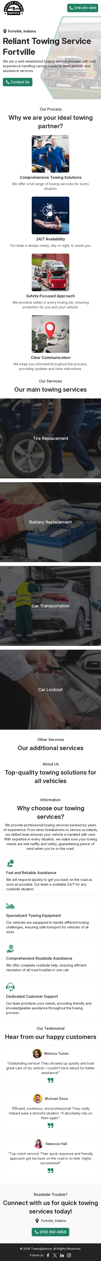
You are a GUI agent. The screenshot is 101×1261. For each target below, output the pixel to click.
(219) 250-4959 (85, 8)
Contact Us (20, 82)
